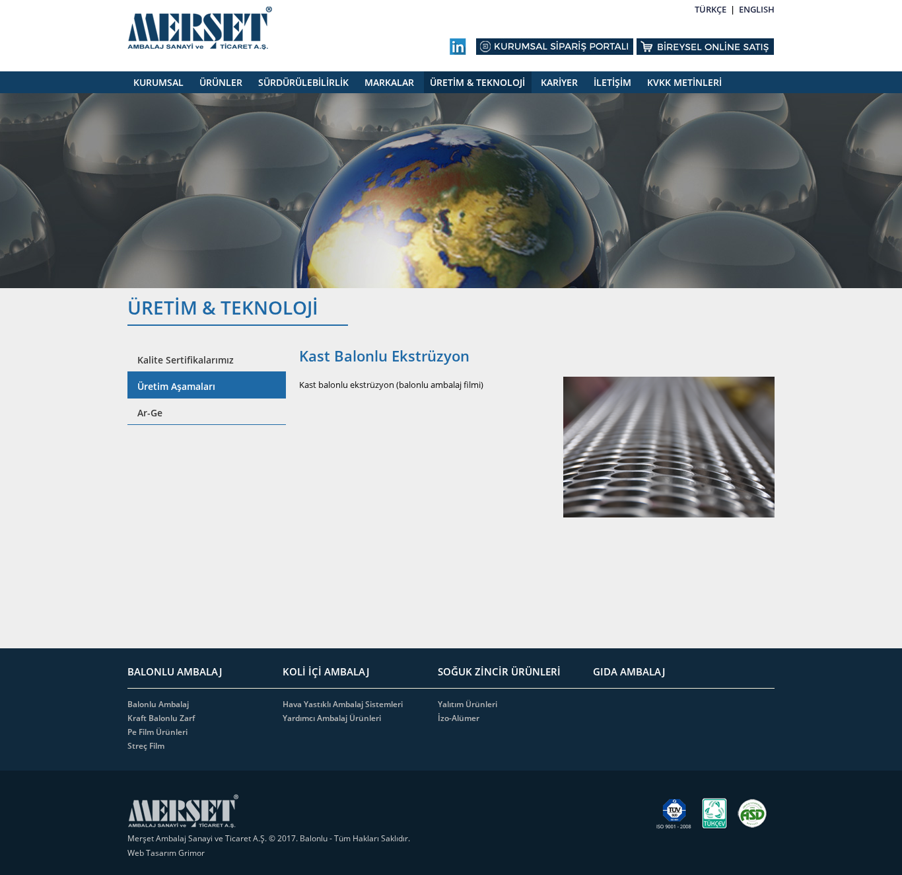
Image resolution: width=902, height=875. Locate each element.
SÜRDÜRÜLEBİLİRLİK (303, 82)
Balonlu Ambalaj (158, 704)
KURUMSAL (158, 82)
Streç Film (145, 745)
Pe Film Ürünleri (157, 732)
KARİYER (559, 82)
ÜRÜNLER (220, 82)
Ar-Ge (149, 412)
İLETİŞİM (612, 82)
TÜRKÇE (710, 9)
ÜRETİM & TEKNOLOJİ (477, 82)
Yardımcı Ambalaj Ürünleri (332, 718)
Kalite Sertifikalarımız (185, 360)
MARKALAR (389, 82)
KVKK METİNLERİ (684, 82)
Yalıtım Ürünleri (467, 704)
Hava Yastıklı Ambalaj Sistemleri (343, 704)
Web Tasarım (152, 852)
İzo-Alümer (458, 718)
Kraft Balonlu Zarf (161, 718)
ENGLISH (757, 9)
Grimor (191, 852)
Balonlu (314, 838)
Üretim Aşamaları (176, 386)
